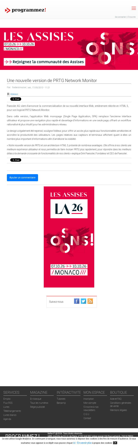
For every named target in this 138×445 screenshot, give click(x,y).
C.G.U (86, 414)
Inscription (88, 399)
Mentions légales (118, 410)
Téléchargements (12, 411)
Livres (6, 407)
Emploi (6, 399)
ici (74, 442)
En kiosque (35, 399)
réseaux (14, 94)
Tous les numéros (39, 403)
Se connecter (120, 17)
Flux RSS (7, 403)
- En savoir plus (83, 442)
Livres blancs (9, 415)
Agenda (7, 419)
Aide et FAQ (116, 399)
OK (114, 442)
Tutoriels (61, 399)
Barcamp (61, 403)
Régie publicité (37, 407)
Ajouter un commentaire (22, 177)
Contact (87, 418)
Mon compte (89, 403)
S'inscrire (131, 17)
